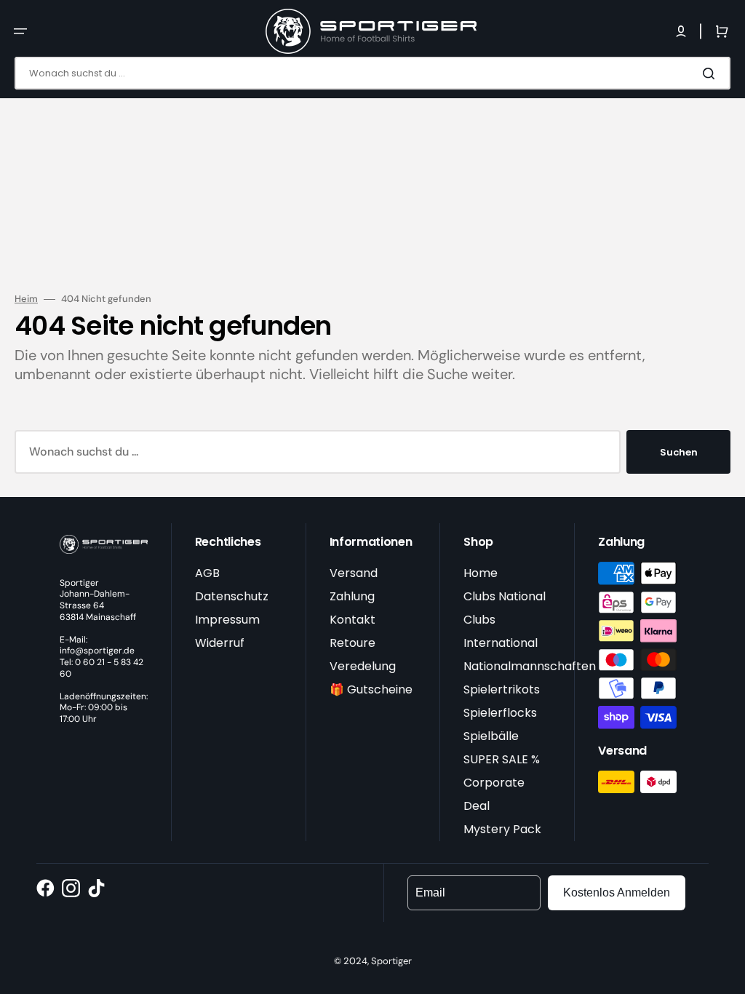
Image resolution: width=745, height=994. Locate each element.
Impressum (227, 619)
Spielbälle (491, 736)
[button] (681, 31)
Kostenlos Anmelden (616, 892)
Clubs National (504, 596)
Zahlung (352, 596)
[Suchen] (711, 73)
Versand (354, 573)
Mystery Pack (502, 829)
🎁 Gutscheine (371, 689)
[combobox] (372, 73)
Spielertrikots (501, 689)
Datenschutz (231, 596)
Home (480, 573)
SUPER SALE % (501, 759)
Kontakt (352, 619)
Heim (26, 299)
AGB (207, 573)
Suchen (679, 452)
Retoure (352, 643)
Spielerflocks (500, 712)
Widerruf (219, 643)
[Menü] (20, 31)
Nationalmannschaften (529, 666)
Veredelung (363, 666)
